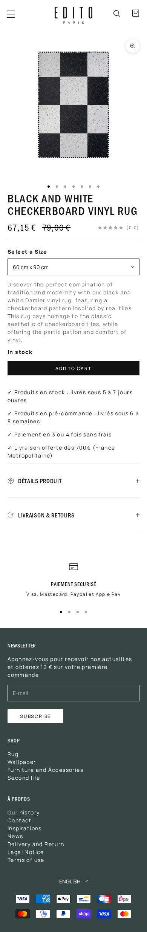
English (70, 881)
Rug (13, 754)
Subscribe (35, 716)
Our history (24, 812)
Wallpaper (22, 761)
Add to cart (73, 368)
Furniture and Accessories (45, 769)
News (15, 836)
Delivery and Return (36, 844)
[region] (73, 582)
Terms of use (26, 859)
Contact (20, 820)
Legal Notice (26, 851)
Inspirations (25, 828)
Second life (24, 777)
